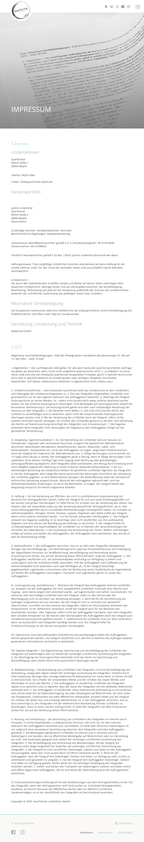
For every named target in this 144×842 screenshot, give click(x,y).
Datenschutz (105, 832)
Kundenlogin (125, 832)
